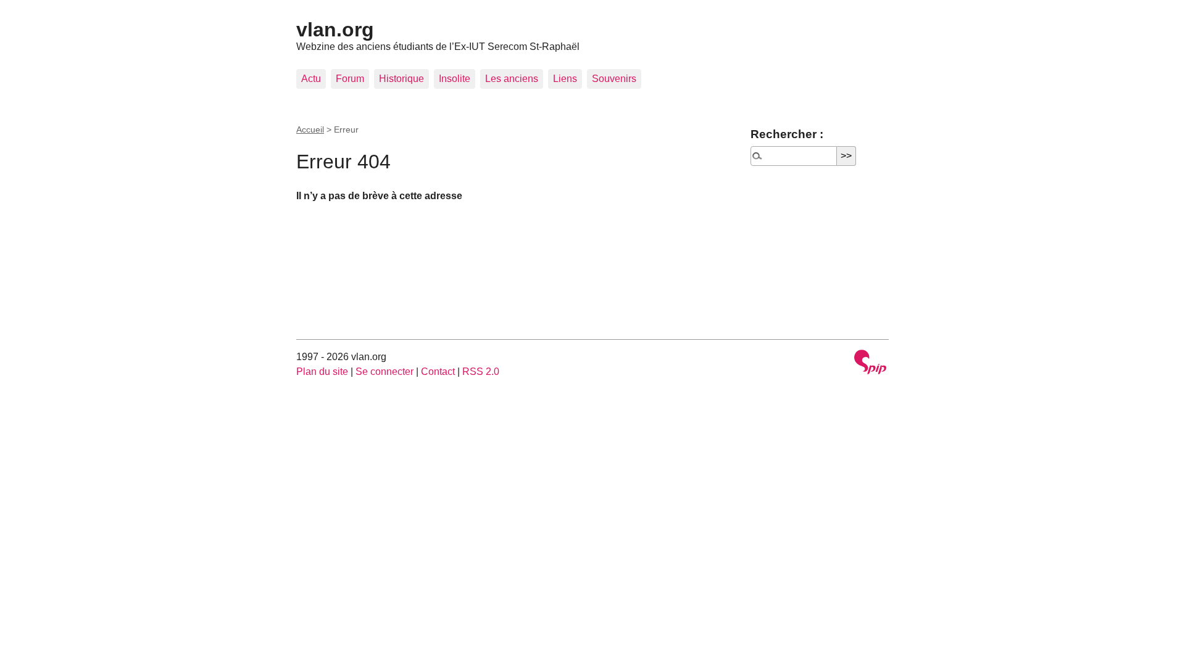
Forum (350, 78)
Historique (401, 78)
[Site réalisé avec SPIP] (870, 363)
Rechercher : (786, 134)
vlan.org (335, 29)
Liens (565, 78)
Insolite (454, 78)
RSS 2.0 (480, 371)
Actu (311, 78)
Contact (438, 371)
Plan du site (322, 371)
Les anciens (511, 78)
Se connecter (385, 371)
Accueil (310, 129)
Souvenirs (614, 78)
